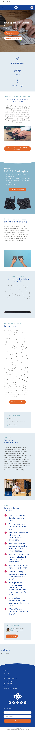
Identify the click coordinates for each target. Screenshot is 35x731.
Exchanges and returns (10, 678)
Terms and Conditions (10, 688)
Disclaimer (6, 686)
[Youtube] (21, 702)
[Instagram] (25, 702)
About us (6, 673)
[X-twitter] (17, 702)
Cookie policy (7, 681)
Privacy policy (7, 683)
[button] (17, 518)
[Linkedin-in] (10, 702)
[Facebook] (13, 702)
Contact (5, 676)
